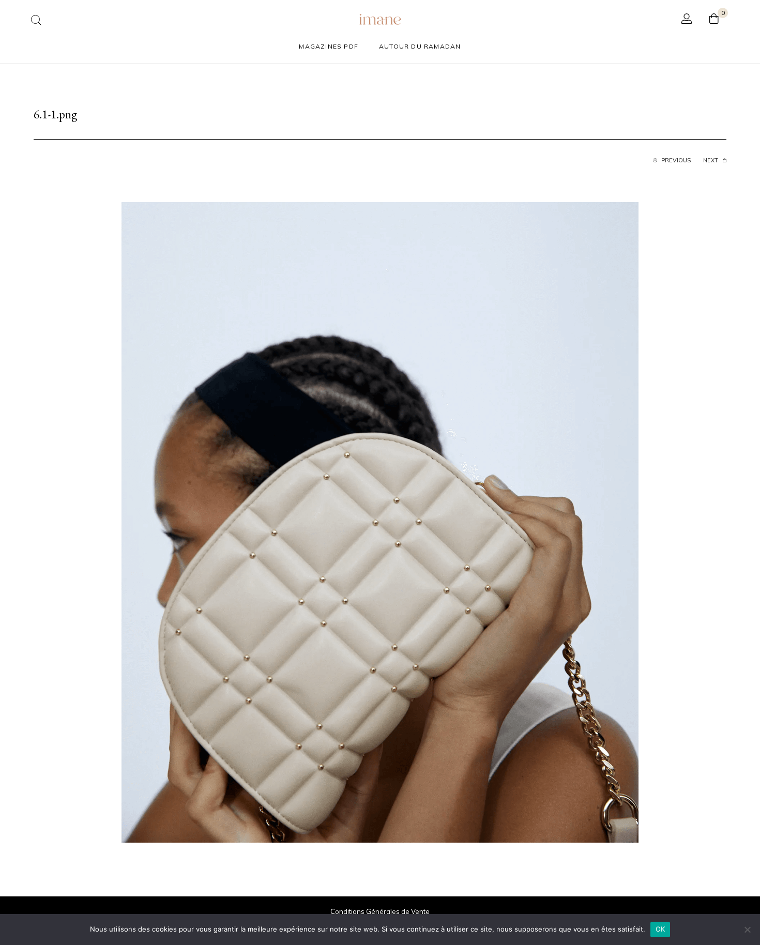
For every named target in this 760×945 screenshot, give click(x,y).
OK (660, 929)
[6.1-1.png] (380, 521)
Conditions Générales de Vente (380, 911)
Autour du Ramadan (420, 46)
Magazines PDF (328, 46)
